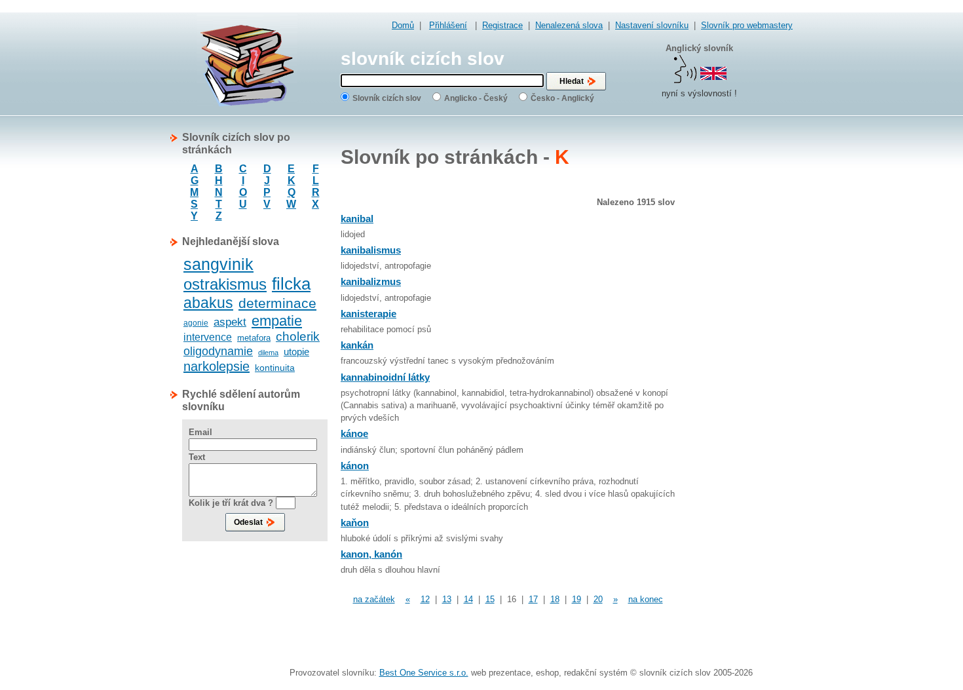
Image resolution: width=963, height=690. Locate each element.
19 (576, 599)
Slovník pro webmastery (747, 25)
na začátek (374, 599)
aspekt (230, 322)
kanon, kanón (371, 554)
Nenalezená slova (569, 25)
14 (468, 599)
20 (598, 599)
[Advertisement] (740, 327)
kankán (357, 345)
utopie (296, 351)
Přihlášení (448, 25)
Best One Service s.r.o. (423, 673)
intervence (207, 337)
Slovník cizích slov (386, 98)
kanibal (357, 218)
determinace (277, 303)
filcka (291, 284)
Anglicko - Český (476, 98)
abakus (208, 302)
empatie (277, 321)
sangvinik (218, 264)
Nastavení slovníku (652, 25)
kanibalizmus (371, 281)
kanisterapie (368, 313)
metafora (254, 338)
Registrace (502, 25)
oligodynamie (218, 351)
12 (425, 599)
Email (200, 432)
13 (446, 599)
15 (490, 599)
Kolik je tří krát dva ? (231, 503)
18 (554, 599)
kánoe (354, 433)
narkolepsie (216, 366)
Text (197, 457)
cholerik (298, 336)
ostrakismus (225, 284)
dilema (268, 352)
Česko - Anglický (562, 98)
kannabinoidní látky (385, 377)
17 (533, 599)
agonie (195, 323)
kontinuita (275, 367)
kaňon (355, 522)
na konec (645, 599)
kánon (355, 465)
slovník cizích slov (422, 58)
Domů (403, 25)
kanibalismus (371, 250)
